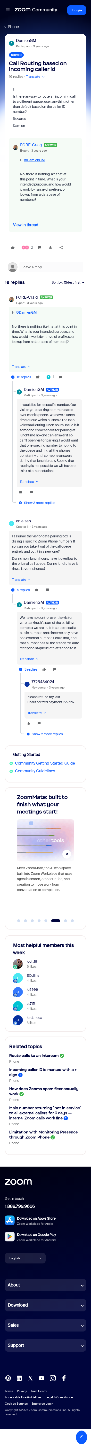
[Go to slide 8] (72, 920)
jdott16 (32, 961)
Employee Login (42, 1404)
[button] (8, 10)
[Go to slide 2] (25, 920)
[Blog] (8, 1377)
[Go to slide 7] (62, 920)
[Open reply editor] (45, 267)
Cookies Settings (16, 1404)
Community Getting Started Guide (45, 763)
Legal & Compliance (59, 1397)
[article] (45, 337)
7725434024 (43, 681)
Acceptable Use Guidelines (23, 1397)
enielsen (23, 521)
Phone (13, 26)
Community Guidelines (35, 771)
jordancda (34, 1017)
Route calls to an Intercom (34, 1055)
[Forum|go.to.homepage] (36, 10)
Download (18, 1305)
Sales (13, 1325)
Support (16, 1345)
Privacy (22, 1391)
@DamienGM (34, 160)
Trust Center (39, 1391)
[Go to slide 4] (39, 920)
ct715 (31, 1003)
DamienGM (26, 40)
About (14, 1285)
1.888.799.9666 (20, 1206)
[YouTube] (41, 1377)
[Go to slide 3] (32, 920)
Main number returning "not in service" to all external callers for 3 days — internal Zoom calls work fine (45, 1113)
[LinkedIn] (19, 1377)
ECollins (33, 975)
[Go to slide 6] (52, 920)
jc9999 (32, 989)
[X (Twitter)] (30, 1377)
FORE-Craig (31, 144)
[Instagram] (53, 1377)
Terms (9, 1391)
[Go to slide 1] (18, 920)
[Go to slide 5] (45, 920)
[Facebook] (64, 1377)
